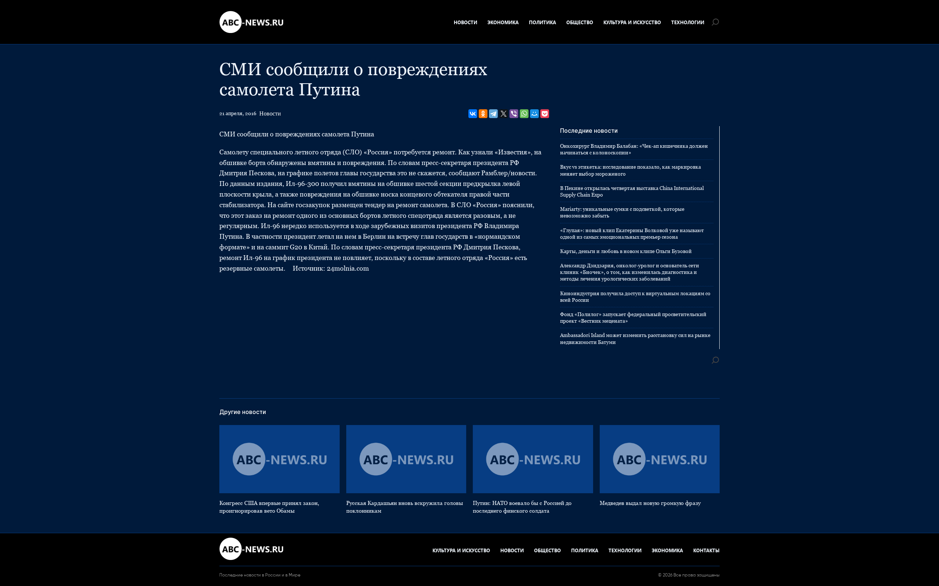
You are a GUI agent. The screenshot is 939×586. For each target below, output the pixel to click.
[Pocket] (544, 113)
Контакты (706, 550)
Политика (542, 22)
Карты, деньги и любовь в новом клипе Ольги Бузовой (626, 251)
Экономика (503, 22)
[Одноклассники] (483, 113)
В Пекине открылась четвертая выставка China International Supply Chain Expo (632, 191)
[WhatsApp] (524, 113)
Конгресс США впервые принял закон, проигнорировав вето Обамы (269, 507)
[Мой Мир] (534, 113)
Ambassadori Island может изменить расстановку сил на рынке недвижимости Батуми (635, 338)
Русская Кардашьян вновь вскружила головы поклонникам (404, 507)
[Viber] (513, 113)
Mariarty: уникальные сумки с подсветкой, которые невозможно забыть (622, 212)
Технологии (687, 22)
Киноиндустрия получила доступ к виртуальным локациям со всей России (635, 296)
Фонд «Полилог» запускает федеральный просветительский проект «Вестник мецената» (633, 317)
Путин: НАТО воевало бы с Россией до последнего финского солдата (522, 507)
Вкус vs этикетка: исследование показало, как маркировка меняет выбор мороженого (630, 170)
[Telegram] (493, 113)
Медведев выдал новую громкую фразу (650, 503)
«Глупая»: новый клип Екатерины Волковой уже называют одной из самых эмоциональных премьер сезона (632, 233)
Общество (579, 22)
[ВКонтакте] (472, 113)
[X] (503, 113)
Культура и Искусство (632, 22)
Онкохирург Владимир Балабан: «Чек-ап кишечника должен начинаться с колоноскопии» (634, 149)
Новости (465, 22)
